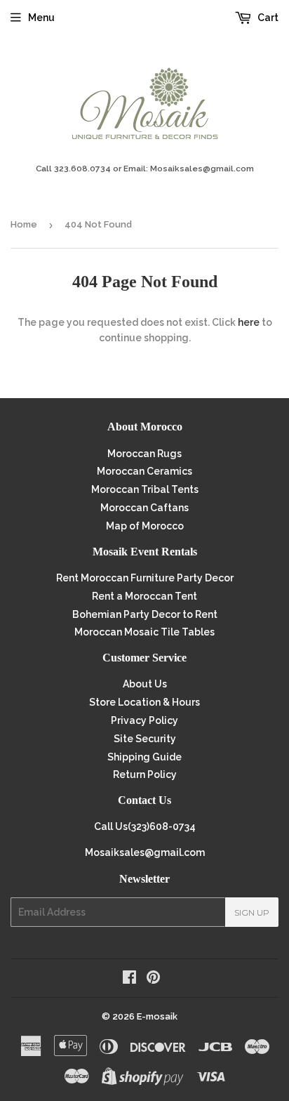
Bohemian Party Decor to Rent (144, 614)
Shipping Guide (144, 757)
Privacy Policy (144, 720)
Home (24, 224)
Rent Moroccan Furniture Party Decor (145, 578)
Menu (41, 17)
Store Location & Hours (144, 702)
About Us (145, 684)
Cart (266, 17)
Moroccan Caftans (144, 507)
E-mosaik (157, 1016)
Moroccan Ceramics (144, 471)
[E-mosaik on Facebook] (129, 978)
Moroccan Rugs (144, 453)
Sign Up (251, 912)
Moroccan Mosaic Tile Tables (144, 632)
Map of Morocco (145, 526)
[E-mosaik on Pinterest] (153, 978)
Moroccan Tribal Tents (145, 489)
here (249, 322)
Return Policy (145, 774)
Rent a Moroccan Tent (144, 596)
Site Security (145, 738)
